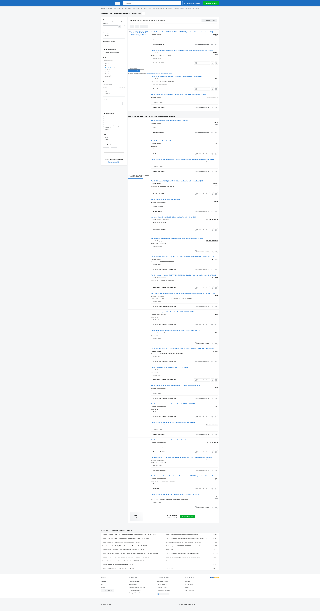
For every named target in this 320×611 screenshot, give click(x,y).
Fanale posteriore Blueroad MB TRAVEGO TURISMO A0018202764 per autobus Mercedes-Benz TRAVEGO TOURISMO (188, 275)
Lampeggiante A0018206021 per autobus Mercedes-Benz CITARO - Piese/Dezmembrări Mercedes (181, 457)
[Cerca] (125, 3)
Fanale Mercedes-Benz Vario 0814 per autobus (165, 141)
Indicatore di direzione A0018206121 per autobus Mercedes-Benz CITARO (174, 217)
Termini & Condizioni (134, 581)
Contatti (103, 587)
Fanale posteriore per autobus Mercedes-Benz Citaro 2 (168, 440)
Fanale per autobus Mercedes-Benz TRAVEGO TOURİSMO (169, 367)
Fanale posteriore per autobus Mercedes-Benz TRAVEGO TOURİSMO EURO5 (175, 385)
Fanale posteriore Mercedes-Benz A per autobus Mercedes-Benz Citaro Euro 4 (175, 494)
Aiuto (102, 584)
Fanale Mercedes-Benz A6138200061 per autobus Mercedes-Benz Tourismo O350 (176, 76)
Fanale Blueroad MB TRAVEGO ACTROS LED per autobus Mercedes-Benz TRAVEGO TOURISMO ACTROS (131, 534)
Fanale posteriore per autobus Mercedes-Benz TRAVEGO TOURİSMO (173, 404)
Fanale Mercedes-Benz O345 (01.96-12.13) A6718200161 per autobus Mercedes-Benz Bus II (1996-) (182, 50)
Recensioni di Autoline (135, 590)
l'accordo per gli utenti (166, 73)
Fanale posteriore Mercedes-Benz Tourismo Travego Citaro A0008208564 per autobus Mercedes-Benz (183, 476)
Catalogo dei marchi (134, 593)
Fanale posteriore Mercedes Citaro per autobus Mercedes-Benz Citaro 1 (173, 422)
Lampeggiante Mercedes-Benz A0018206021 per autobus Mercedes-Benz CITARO (177, 238)
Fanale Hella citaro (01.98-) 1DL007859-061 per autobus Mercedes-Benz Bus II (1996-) (177, 181)
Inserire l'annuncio (187, 516)
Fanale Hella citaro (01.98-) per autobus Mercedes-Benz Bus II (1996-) (121, 542)
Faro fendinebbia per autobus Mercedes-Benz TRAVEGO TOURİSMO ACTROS (175, 330)
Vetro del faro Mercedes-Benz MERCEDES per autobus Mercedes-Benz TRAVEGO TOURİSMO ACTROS (183, 293)
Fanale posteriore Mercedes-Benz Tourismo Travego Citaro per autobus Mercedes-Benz (125, 557)
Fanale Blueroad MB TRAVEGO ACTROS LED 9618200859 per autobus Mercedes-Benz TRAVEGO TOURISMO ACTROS (188, 256)
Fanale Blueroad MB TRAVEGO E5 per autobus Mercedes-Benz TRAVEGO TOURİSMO (125, 538)
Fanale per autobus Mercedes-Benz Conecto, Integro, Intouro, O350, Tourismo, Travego (178, 94)
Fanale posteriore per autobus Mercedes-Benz (165, 199)
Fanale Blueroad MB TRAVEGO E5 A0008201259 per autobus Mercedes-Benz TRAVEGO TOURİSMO (182, 348)
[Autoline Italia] (107, 3)
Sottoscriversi (134, 71)
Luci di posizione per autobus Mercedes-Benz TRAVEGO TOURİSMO (172, 312)
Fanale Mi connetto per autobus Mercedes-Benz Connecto (169, 120)
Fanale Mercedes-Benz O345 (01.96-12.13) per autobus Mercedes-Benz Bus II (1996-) (125, 545)
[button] (212, 44)
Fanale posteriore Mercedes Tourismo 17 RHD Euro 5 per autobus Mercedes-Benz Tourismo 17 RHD (182, 159)
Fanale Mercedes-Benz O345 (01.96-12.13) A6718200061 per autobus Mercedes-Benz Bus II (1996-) (182, 32)
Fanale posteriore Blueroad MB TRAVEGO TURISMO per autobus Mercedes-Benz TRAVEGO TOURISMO (130, 553)
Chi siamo (103, 581)
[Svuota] (124, 25)
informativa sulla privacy (152, 73)
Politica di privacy (133, 584)
